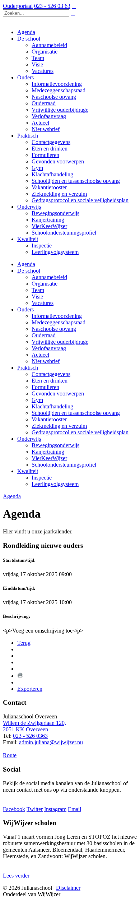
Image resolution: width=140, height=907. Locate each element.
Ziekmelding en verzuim (59, 426)
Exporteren (29, 689)
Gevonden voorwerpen (58, 393)
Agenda (26, 264)
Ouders (25, 309)
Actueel (40, 355)
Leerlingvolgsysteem (55, 484)
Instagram (55, 809)
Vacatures (42, 303)
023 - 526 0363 (30, 736)
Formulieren (45, 387)
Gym (37, 400)
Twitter (35, 809)
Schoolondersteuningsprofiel (64, 465)
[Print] (20, 676)
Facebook (14, 809)
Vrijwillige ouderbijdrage (60, 342)
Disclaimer (68, 888)
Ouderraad (44, 335)
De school (28, 271)
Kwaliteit (27, 471)
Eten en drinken (49, 381)
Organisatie (44, 284)
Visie (37, 296)
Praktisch (27, 368)
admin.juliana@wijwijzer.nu (51, 742)
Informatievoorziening (57, 316)
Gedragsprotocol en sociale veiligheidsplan (80, 432)
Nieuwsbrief (46, 361)
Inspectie (42, 478)
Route (10, 755)
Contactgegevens (51, 374)
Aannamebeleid (49, 277)
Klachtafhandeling (52, 406)
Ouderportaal (18, 6)
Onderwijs (29, 439)
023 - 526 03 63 (52, 6)
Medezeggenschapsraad (58, 322)
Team (38, 290)
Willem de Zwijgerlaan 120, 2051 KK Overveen (34, 726)
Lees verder (16, 876)
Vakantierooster (49, 419)
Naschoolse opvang (54, 329)
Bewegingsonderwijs (55, 445)
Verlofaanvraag (49, 348)
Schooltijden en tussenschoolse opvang (76, 413)
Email (74, 809)
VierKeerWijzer (49, 458)
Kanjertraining (48, 452)
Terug (24, 643)
